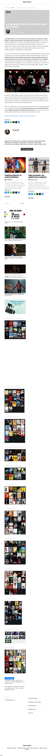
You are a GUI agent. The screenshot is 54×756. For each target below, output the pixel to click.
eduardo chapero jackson (39, 141)
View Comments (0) (27, 149)
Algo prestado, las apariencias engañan (37, 176)
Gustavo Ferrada (22, 142)
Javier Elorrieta (30, 142)
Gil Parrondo (15, 142)
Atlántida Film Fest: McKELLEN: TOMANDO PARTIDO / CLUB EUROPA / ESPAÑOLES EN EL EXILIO (14, 258)
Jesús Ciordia (38, 142)
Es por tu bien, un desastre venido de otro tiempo (15, 277)
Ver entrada (7, 196)
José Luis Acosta (8, 144)
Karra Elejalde (16, 144)
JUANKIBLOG (9, 179)
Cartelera (8, 159)
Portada (12, 7)
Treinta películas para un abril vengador (13, 273)
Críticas (8, 12)
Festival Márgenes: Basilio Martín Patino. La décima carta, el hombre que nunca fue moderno (15, 240)
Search (22, 203)
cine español (24, 141)
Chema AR (13, 30)
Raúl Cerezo (30, 144)
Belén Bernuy (17, 141)
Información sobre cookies (34, 702)
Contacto (30, 712)
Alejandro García (34, 179)
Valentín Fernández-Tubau (40, 144)
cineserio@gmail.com (10, 700)
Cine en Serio (27, 2)
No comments (21, 32)
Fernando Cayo (8, 142)
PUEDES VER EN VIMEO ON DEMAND (20, 115)
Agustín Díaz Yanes (9, 141)
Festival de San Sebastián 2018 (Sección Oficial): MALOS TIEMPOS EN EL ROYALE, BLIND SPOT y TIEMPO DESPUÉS (14, 294)
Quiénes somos (32, 709)
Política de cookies (9, 689)
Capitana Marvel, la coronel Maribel (13, 176)
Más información (32, 705)
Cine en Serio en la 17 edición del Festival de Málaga (14, 222)
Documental (30, 141)
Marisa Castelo (23, 144)
